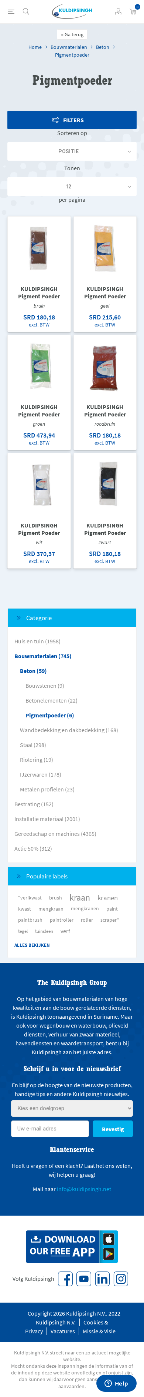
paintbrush (30, 920)
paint (112, 908)
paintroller (61, 920)
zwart (105, 542)
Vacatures (63, 1331)
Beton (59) (33, 670)
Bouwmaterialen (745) (43, 656)
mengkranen (85, 908)
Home (35, 47)
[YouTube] (83, 1279)
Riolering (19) (36, 759)
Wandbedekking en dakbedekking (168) (69, 730)
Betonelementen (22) (51, 700)
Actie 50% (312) (33, 848)
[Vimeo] (102, 1279)
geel (104, 305)
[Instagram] (120, 1279)
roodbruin (105, 424)
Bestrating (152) (34, 804)
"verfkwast (30, 897)
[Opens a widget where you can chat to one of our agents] (116, 1384)
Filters (73, 120)
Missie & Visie (99, 1331)
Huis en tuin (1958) (37, 641)
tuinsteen (44, 931)
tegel (23, 931)
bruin (39, 305)
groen (39, 424)
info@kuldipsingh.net (84, 1189)
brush (55, 897)
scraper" (109, 920)
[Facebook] (65, 1279)
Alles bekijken (32, 945)
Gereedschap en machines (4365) (55, 833)
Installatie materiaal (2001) (47, 819)
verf (65, 931)
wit (39, 542)
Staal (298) (33, 744)
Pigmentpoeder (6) (49, 715)
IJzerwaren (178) (40, 774)
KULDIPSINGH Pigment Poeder (39, 292)
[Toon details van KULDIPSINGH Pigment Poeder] (39, 248)
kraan (79, 897)
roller (87, 920)
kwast (24, 908)
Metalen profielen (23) (47, 789)
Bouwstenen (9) (44, 685)
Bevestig (113, 1129)
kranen (107, 897)
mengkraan (51, 908)
